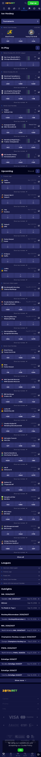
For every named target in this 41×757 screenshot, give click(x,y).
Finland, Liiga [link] (7, 176)
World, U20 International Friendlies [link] (13, 583)
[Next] (39, 34)
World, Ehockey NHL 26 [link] (10, 72)
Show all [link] (31, 171)
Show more (19, 680)
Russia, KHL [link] (6, 575)
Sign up (33, 3)
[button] (20, 53)
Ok (20, 750)
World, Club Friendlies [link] (9, 105)
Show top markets (19, 68)
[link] (10, 3)
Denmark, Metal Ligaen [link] (10, 283)
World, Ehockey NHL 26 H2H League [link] (14, 53)
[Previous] (2, 34)
